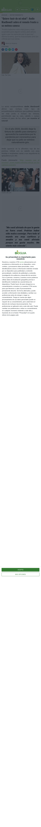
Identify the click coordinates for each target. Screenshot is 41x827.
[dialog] (20, 537)
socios (22, 262)
